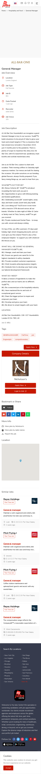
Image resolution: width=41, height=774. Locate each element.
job (33, 335)
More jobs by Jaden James (14, 430)
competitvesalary (21, 339)
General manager (12, 509)
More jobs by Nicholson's (14, 426)
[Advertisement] (20, 33)
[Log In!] (32, 3)
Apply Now (30, 347)
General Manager (32, 11)
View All (24, 682)
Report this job (10, 434)
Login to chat (19, 391)
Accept (8, 768)
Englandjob (7, 339)
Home (4, 11)
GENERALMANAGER (10, 335)
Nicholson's (20, 379)
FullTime (25, 335)
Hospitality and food (16, 11)
